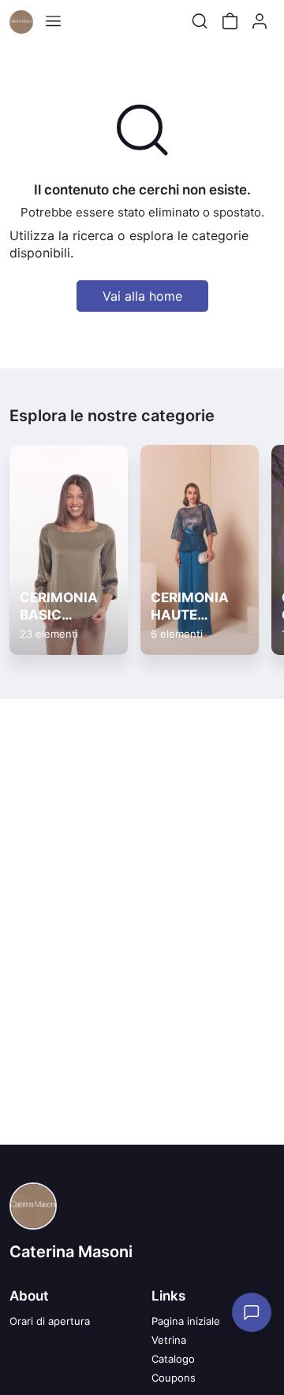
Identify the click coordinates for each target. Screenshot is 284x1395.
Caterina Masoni (71, 1251)
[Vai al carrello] (230, 21)
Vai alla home (142, 296)
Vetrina (168, 1340)
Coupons (173, 1377)
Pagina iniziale (185, 1321)
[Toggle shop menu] (53, 21)
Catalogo (173, 1358)
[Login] (260, 21)
